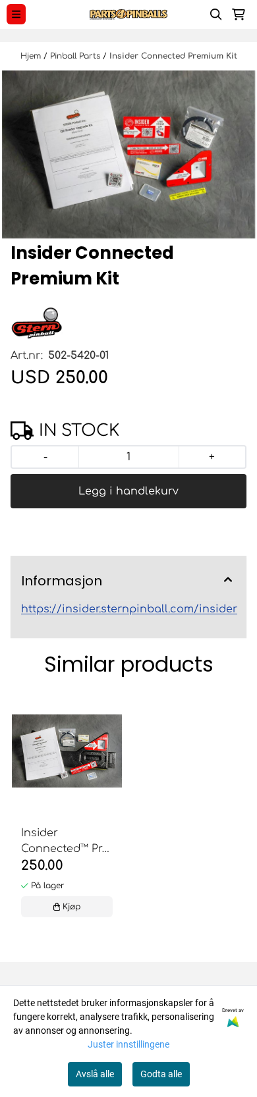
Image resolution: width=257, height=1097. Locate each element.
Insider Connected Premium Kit (173, 56)
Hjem (31, 56)
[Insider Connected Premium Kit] (128, 154)
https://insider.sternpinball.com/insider (129, 609)
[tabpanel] (67, 816)
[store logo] (128, 14)
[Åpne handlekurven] (238, 14)
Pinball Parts (76, 56)
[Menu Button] (16, 14)
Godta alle (161, 1074)
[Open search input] (216, 14)
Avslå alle (95, 1074)
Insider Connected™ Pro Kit (65, 842)
